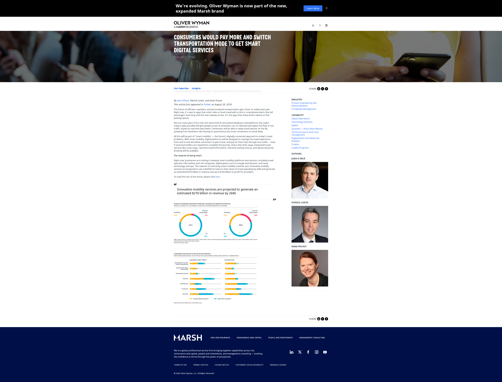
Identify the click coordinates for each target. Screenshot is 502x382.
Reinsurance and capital (249, 337)
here (217, 176)
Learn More (313, 8)
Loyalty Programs (300, 147)
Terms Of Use (180, 365)
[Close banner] (326, 8)
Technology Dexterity (302, 122)
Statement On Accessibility (249, 365)
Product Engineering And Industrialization (304, 104)
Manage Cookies (278, 365)
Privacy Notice (200, 365)
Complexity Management (304, 109)
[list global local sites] (313, 26)
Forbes (207, 104)
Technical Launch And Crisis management (305, 133)
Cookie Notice (222, 365)
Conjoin (295, 144)
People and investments (280, 337)
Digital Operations (301, 118)
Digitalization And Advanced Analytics (305, 139)
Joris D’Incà (183, 100)
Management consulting (312, 337)
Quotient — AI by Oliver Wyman (307, 128)
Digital (295, 125)
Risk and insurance (220, 337)
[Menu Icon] (326, 25)
